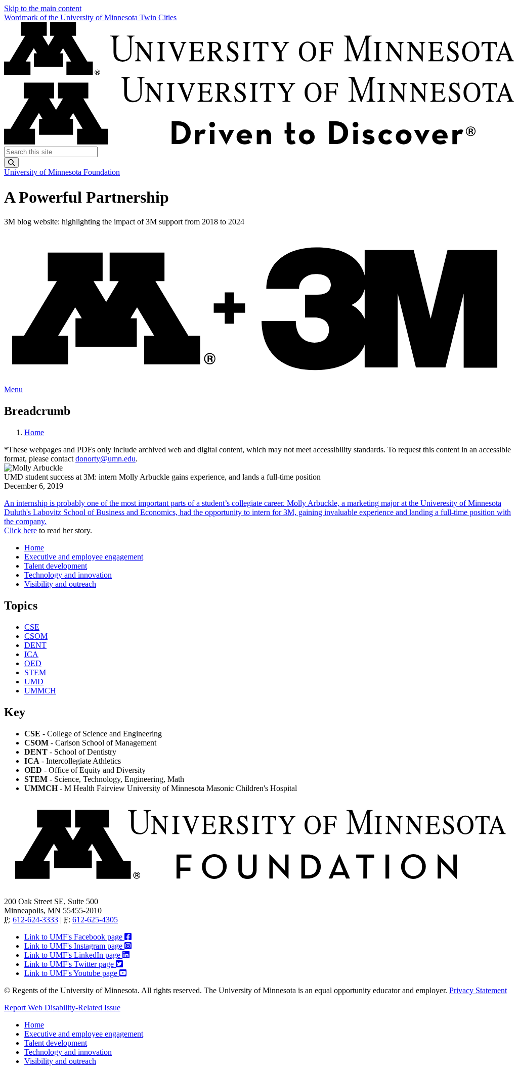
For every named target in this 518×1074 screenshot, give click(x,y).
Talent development (55, 1043)
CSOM (36, 636)
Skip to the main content (42, 8)
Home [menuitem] (34, 547)
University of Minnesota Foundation (62, 172)
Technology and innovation (68, 1052)
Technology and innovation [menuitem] (68, 575)
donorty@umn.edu (105, 458)
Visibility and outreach (60, 1061)
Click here (20, 530)
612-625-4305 (95, 919)
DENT (35, 645)
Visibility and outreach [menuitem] (60, 584)
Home (34, 432)
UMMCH (40, 690)
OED (32, 663)
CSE (31, 627)
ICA (31, 654)
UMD (34, 681)
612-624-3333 (35, 919)
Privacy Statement (478, 990)
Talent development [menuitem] (55, 566)
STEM (35, 672)
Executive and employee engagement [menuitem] (83, 556)
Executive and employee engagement (83, 1034)
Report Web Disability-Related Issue (62, 1007)
